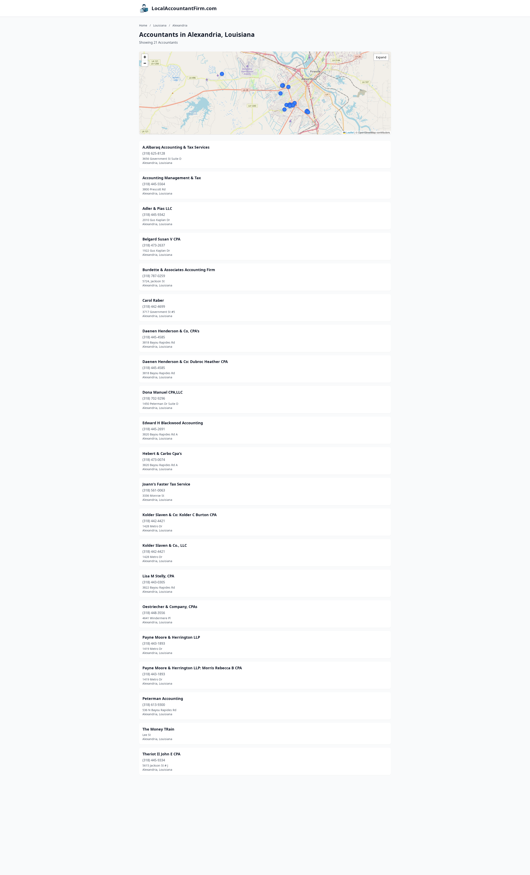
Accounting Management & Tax (171, 177)
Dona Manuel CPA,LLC (162, 392)
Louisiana (159, 25)
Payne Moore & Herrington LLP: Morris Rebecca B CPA (192, 667)
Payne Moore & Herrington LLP (171, 637)
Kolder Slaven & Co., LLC (164, 545)
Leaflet (350, 132)
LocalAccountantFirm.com (184, 8)
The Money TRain (158, 729)
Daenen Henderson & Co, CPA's (170, 330)
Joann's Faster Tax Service (166, 484)
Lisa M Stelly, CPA (158, 575)
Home (143, 25)
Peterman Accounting (162, 698)
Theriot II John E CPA (161, 753)
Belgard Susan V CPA (161, 239)
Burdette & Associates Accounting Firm (178, 269)
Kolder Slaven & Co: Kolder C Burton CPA (179, 514)
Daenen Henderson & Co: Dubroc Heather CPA (185, 361)
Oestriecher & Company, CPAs (169, 606)
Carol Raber (153, 300)
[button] (295, 103)
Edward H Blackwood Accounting (172, 422)
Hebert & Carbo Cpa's (162, 453)
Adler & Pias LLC (157, 208)
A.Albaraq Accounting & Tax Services (176, 147)
